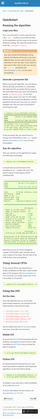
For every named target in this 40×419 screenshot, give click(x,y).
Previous (9, 399)
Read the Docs (8, 415)
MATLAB (16, 339)
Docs (5, 11)
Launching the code (16, 11)
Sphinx (13, 413)
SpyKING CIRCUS (21, 3)
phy (30, 364)
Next (32, 399)
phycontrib (15, 385)
